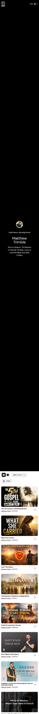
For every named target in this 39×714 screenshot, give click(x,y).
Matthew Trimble (6, 511)
